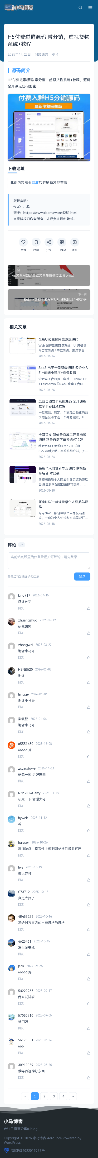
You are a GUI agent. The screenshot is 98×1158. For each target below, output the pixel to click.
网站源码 (41, 54)
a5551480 (25, 743)
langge (23, 694)
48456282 (25, 916)
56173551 (25, 1040)
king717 (24, 595)
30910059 (25, 1065)
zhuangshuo (27, 620)
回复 (21, 608)
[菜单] (90, 7)
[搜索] (80, 7)
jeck (21, 966)
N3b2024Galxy (29, 793)
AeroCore (54, 1138)
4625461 (24, 941)
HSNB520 (25, 669)
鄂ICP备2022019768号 (28, 1150)
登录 (82, 576)
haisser (23, 842)
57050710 (25, 1015)
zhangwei (25, 645)
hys (20, 867)
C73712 (24, 892)
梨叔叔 (23, 719)
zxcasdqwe (27, 768)
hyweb (23, 818)
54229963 (25, 991)
